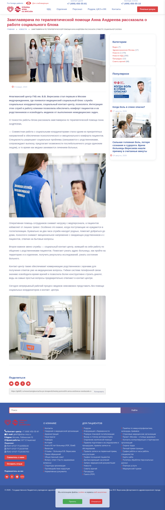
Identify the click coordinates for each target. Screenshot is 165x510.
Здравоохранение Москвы (124, 50)
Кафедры (49, 440)
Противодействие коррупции (57, 468)
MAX (22, 477)
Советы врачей (119, 61)
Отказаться (96, 501)
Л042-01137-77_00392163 (17, 452)
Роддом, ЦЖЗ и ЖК (97, 9)
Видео (115, 47)
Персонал (77, 9)
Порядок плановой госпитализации (99, 434)
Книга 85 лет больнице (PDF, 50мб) (60, 445)
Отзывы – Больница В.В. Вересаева (60, 451)
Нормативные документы (56, 471)
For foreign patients (15, 3)
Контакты (116, 9)
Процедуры (117, 59)
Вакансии (49, 448)
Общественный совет (54, 457)
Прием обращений (53, 454)
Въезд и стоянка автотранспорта (98, 437)
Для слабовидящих (40, 3)
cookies (81, 492)
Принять (72, 501)
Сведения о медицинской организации (62, 431)
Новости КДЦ (118, 56)
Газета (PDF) (89, 474)
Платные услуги (147, 9)
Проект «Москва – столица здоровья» (139, 437)
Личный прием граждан (133, 448)
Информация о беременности (97, 431)
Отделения (62, 9)
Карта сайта (128, 457)
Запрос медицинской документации (99, 463)
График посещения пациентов (97, 457)
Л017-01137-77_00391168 (17, 449)
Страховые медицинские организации (139, 434)
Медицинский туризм (132, 468)
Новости (116, 53)
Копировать (99, 391)
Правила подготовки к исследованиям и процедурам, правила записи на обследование (100, 445)
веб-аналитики (100, 492)
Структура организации (55, 466)
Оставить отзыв (14, 464)
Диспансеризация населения (96, 460)
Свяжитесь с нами (15, 457)
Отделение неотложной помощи (98, 440)
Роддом (87, 428)
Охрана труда (129, 445)
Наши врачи (50, 437)
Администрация (52, 434)
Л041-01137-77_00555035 (17, 446)
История (48, 443)
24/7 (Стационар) (21, 440)
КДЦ (49, 9)
